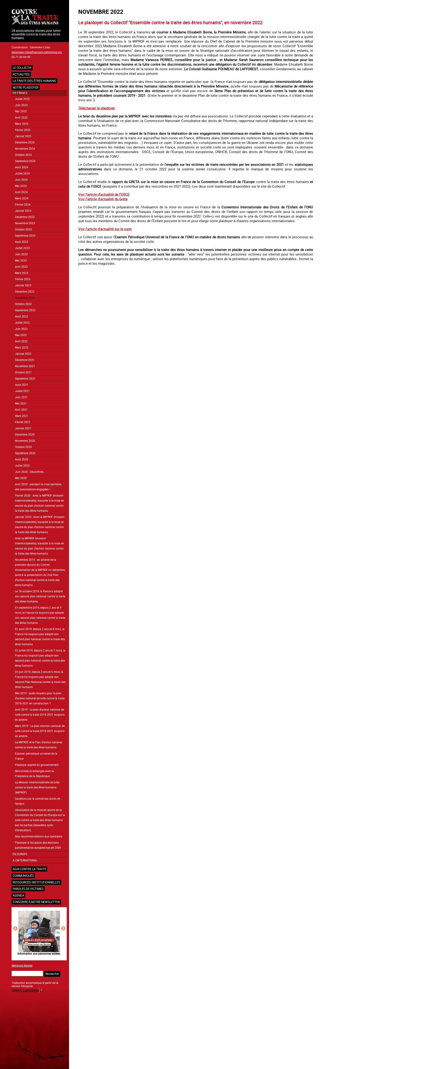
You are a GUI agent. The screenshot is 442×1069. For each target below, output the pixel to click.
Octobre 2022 (23, 304)
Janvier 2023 (23, 285)
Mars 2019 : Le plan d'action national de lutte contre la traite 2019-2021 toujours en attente (40, 731)
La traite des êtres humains (34, 81)
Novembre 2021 (25, 366)
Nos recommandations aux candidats (38, 836)
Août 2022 (21, 316)
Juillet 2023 (22, 248)
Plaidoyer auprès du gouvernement (36, 765)
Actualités (21, 74)
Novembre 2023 (25, 223)
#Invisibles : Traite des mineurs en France (39, 953)
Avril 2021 (21, 409)
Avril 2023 (21, 266)
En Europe (20, 854)
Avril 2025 (21, 117)
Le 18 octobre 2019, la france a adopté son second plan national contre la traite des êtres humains (40, 596)
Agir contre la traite (29, 869)
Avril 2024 (21, 192)
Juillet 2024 (22, 173)
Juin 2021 (21, 397)
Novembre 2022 (25, 297)
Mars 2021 (21, 416)
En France (20, 93)
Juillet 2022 (22, 322)
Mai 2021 (21, 403)
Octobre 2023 (23, 229)
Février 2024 (22, 204)
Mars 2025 (21, 123)
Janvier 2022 (23, 353)
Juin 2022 (21, 329)
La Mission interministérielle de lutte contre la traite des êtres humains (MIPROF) (37, 787)
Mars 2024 (21, 198)
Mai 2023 (21, 260)
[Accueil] (39, 17)
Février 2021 (22, 422)
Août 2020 (21, 459)
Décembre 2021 (25, 360)
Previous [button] (15, 928)
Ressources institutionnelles (36, 882)
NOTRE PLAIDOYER (25, 87)
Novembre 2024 (25, 148)
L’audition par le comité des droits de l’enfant (37, 801)
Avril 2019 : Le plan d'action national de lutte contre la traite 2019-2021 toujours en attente (39, 714)
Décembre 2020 (25, 434)
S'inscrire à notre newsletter (36, 902)
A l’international (25, 860)
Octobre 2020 (23, 447)
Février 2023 (22, 279)
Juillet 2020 (22, 465)
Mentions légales (22, 965)
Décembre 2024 (25, 142)
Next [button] (63, 928)
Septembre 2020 (25, 453)
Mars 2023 (21, 273)
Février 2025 (22, 130)
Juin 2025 (21, 105)
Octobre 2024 (23, 155)
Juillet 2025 (22, 99)
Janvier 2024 (23, 210)
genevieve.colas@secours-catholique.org (37, 52)
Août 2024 (21, 167)
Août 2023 (21, 242)
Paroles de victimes (28, 889)
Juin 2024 (21, 179)
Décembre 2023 (25, 217)
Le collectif (22, 68)
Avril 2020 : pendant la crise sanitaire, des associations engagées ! (38, 486)
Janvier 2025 (23, 136)
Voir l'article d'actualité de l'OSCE (104, 194)
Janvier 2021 (23, 428)
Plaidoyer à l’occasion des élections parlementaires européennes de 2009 (38, 845)
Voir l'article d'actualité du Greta (103, 199)
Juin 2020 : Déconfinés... (30, 471)
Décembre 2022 (25, 291)
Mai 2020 (21, 478)
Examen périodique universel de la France (36, 756)
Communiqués (23, 876)
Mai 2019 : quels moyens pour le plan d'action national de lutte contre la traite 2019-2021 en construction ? (39, 698)
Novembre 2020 (25, 440)
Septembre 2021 (25, 378)
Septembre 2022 (25, 310)
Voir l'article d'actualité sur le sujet (105, 229)
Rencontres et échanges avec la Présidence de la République (34, 773)
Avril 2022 (21, 341)
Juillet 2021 (22, 391)
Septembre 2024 (25, 161)
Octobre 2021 (23, 372)
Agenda (18, 895)
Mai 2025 (21, 111)
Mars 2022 (21, 347)
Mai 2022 (21, 335)
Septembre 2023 (25, 235)
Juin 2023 (21, 254)
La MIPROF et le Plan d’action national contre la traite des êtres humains (38, 745)
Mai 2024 (21, 186)
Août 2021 (21, 384)
